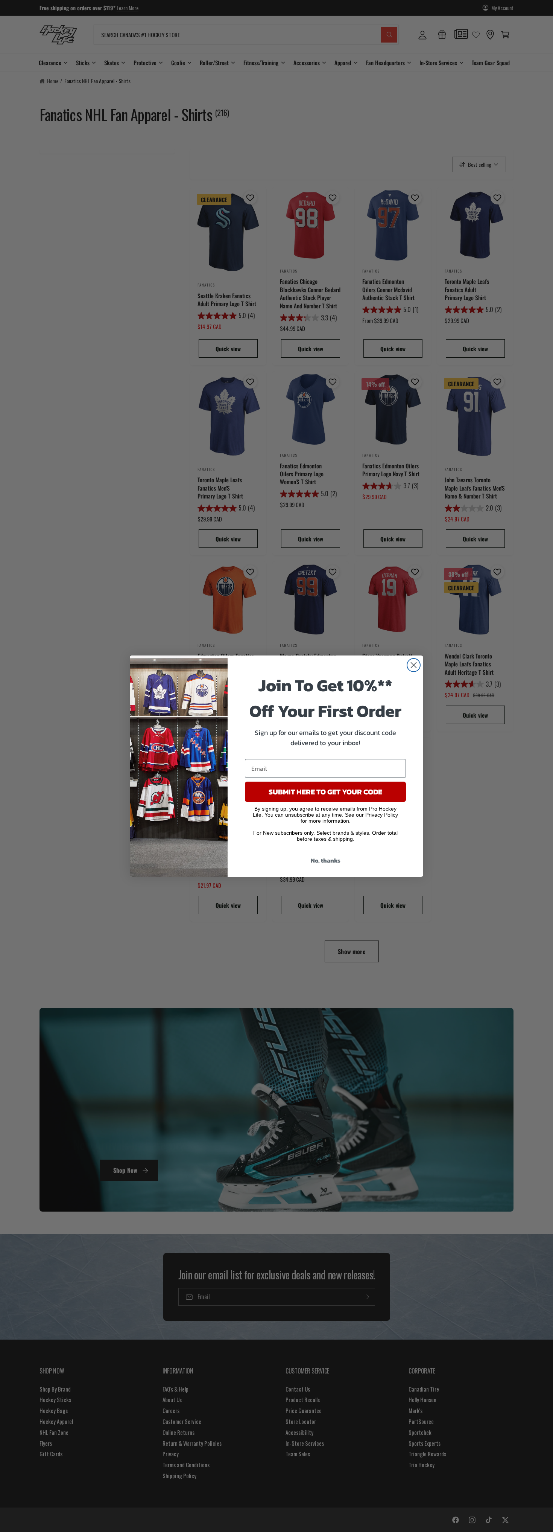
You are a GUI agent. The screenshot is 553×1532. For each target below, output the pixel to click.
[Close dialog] (413, 665)
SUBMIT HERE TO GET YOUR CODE (325, 791)
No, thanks (325, 860)
